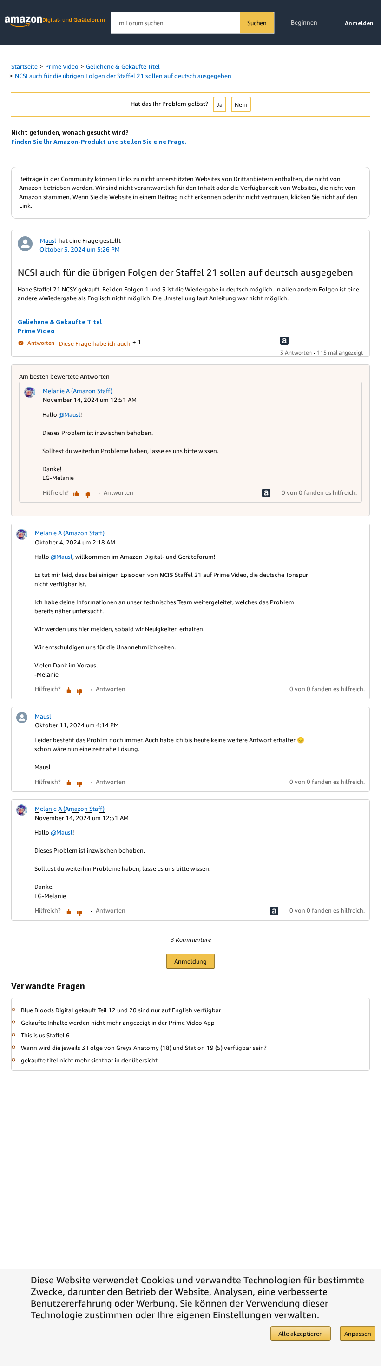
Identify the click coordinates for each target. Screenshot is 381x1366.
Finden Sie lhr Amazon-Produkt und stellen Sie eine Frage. (99, 141)
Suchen (257, 22)
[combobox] (192, 23)
